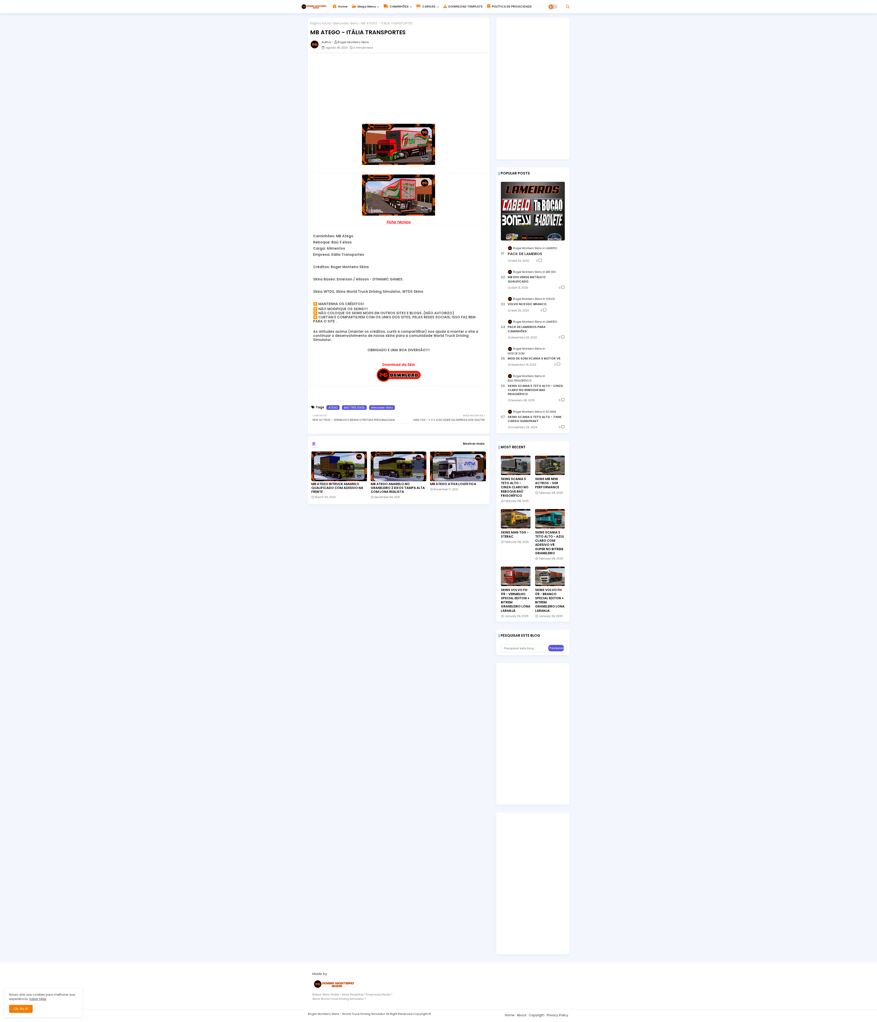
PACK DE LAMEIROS (525, 253)
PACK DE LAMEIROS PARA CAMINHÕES (526, 329)
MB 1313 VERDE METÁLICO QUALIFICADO (527, 279)
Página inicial (320, 23)
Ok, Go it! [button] (21, 1008)
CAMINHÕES (399, 6)
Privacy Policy (557, 1015)
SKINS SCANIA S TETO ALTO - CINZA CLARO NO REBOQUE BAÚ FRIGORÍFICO (535, 390)
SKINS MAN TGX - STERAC (515, 534)
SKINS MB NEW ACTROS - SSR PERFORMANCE (547, 483)
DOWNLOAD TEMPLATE (465, 6)
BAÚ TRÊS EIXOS (354, 407)
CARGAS (429, 6)
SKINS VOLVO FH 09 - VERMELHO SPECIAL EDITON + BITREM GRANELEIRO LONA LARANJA (515, 600)
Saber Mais (37, 999)
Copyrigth (536, 1015)
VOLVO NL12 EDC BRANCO (527, 304)
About (521, 1015)
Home (342, 6)
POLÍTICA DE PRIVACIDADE (511, 6)
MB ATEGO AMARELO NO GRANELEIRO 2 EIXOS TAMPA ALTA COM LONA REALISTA (398, 488)
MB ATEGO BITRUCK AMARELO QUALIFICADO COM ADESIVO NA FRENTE (337, 488)
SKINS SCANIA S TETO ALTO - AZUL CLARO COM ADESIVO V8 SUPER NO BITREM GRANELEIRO (549, 542)
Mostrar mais (473, 443)
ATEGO (333, 407)
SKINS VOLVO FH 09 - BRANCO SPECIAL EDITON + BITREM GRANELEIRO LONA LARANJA (550, 600)
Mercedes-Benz (345, 23)
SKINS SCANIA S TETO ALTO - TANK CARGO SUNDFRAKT (535, 419)
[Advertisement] (401, 88)
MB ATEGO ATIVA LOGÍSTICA (453, 484)
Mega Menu (366, 6)
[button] (567, 6)
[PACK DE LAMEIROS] (533, 211)
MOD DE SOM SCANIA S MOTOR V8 (534, 359)
